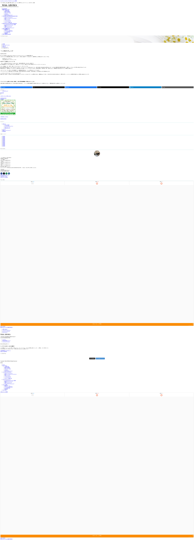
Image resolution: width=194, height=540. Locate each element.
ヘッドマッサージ (7, 21)
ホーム (3, 364)
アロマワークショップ (6, 379)
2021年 (3, 141)
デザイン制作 (4, 384)
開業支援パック (7, 29)
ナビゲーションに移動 (13, 0)
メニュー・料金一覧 (8, 22)
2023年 (3, 139)
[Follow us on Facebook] (1, 173)
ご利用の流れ (6, 10)
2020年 (3, 142)
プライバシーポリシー (6, 330)
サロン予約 (4, 390)
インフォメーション (6, 341)
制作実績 (4, 131)
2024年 (3, 138)
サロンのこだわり (7, 12)
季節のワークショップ (8, 25)
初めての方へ (4, 365)
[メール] (6, 173)
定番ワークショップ (8, 26)
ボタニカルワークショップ (9, 27)
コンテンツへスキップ (4, 0)
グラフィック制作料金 (8, 30)
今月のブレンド (7, 128)
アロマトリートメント (8, 17)
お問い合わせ (4, 329)
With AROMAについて (6, 340)
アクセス (6, 13)
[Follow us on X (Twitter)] (4, 173)
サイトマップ (4, 332)
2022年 (3, 140)
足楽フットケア (7, 19)
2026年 (3, 136)
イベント (4, 129)
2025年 (3, 137)
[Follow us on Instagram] (9, 173)
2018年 (3, 144)
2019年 (3, 143)
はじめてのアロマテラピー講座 (10, 24)
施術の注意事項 (7, 11)
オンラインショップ (6, 331)
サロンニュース (7, 127)
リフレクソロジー (7, 20)
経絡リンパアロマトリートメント (10, 18)
